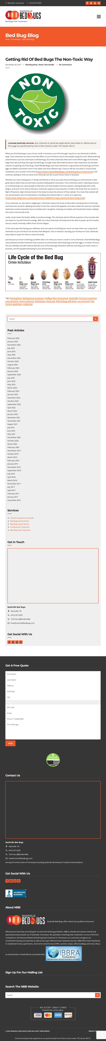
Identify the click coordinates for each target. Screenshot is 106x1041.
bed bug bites (16, 298)
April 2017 (11, 490)
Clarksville (73, 298)
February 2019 (13, 460)
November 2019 (14, 450)
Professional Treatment (19, 527)
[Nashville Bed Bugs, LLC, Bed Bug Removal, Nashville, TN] (15, 894)
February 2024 (13, 368)
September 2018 (14, 470)
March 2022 (12, 411)
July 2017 (11, 487)
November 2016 (14, 500)
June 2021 (11, 431)
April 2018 (11, 477)
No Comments (65, 64)
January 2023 (12, 394)
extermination (12, 301)
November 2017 (14, 483)
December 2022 (13, 397)
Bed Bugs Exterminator (19, 521)
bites (55, 298)
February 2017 (13, 493)
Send (10, 743)
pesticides (17, 304)
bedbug (48, 298)
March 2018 (12, 480)
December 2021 (13, 417)
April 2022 (11, 407)
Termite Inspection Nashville (22, 518)
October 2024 (12, 361)
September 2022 (14, 404)
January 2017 (12, 497)
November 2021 (14, 421)
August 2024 (12, 364)
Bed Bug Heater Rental (19, 524)
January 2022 (12, 414)
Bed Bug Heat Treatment (20, 530)
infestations (40, 301)
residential (28, 304)
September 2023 (14, 374)
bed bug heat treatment (33, 298)
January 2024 (12, 371)
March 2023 (12, 388)
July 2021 (11, 427)
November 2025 (14, 345)
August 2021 (12, 424)
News (41, 64)
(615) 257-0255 (35, 3)
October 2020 (12, 440)
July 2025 (11, 348)
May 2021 (11, 434)
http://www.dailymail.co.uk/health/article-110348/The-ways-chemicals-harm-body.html (45, 198)
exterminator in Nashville (18, 954)
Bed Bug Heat (31, 64)
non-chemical (83, 301)
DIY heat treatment (88, 298)
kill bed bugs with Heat (66, 301)
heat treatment (27, 301)
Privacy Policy (95, 1031)
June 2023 (11, 381)
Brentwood (63, 298)
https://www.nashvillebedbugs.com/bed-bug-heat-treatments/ (64, 171)
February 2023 (13, 391)
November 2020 (14, 437)
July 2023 (11, 378)
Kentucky (51, 301)
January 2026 (12, 341)
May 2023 (11, 384)
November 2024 (14, 358)
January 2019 (12, 464)
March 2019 (12, 457)
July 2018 (11, 473)
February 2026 (13, 338)
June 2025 (11, 351)
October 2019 (12, 454)
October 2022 (12, 401)
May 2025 (11, 354)
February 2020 (13, 447)
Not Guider (49, 64)
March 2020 (12, 444)
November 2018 (14, 467)
